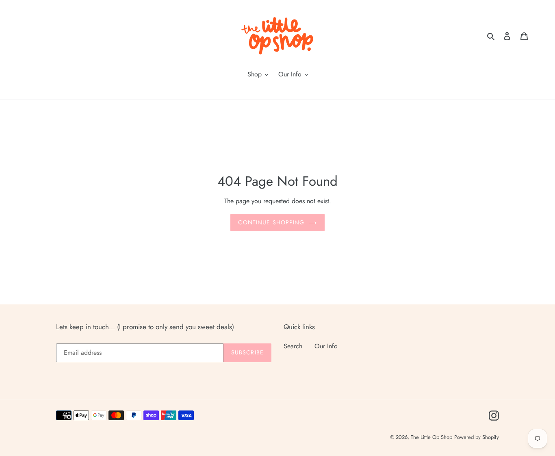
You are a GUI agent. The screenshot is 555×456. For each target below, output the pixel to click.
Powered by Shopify (476, 437)
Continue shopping (271, 222)
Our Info (326, 346)
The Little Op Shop (431, 437)
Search (293, 346)
